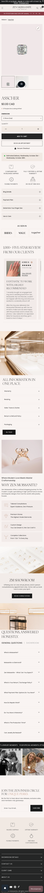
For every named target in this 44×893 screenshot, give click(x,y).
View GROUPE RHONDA (26, 275)
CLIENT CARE (7, 870)
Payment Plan (8, 200)
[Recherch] (37, 8)
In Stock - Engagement (27, 2)
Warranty (7, 391)
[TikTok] (19, 887)
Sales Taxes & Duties (12, 408)
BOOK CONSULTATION (22, 596)
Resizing (7, 399)
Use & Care (7, 216)
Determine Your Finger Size (12, 208)
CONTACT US (7, 864)
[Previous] (2, 761)
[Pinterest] (15, 887)
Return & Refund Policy (12, 416)
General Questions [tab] (12, 642)
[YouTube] (11, 887)
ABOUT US (6, 877)
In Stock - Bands (16, 1)
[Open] (5, 888)
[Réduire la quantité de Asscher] (6, 129)
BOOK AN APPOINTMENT (22, 143)
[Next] (41, 761)
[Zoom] (38, 28)
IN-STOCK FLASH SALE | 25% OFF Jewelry (16, 13)
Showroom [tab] (32, 642)
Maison (4, 20)
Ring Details (7, 192)
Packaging (8, 424)
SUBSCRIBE (36, 808)
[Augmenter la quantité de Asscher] (38, 129)
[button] (9, 432)
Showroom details (10, 857)
